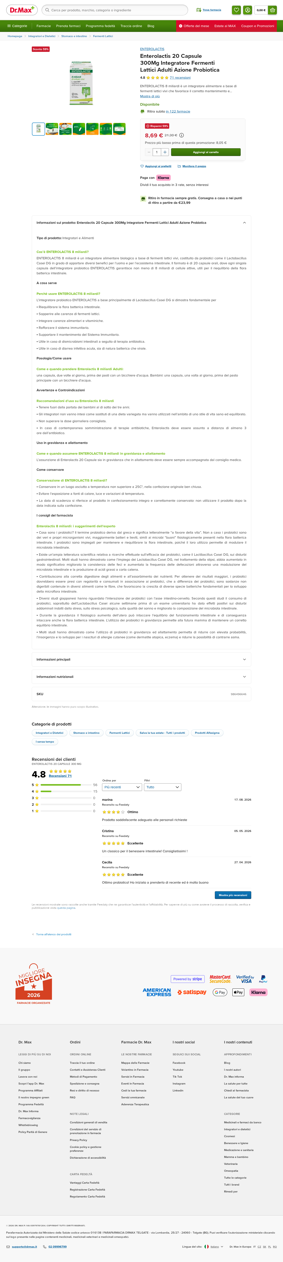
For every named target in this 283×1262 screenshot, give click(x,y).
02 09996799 (58, 1246)
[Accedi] (247, 10)
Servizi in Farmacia (132, 1076)
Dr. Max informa (234, 1076)
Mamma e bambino (236, 1156)
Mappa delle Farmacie (135, 1062)
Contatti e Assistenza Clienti (87, 1069)
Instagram (179, 1083)
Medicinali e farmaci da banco (242, 1122)
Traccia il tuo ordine (82, 1062)
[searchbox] (115, 10)
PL (269, 1246)
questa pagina (66, 907)
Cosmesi (229, 1136)
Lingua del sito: (192, 1246)
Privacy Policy (78, 1140)
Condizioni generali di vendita (88, 1122)
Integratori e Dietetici (49, 732)
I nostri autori (232, 1069)
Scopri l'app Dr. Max (31, 1083)
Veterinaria (231, 1163)
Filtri (147, 780)
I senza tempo (45, 741)
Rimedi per (231, 1191)
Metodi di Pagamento (83, 1076)
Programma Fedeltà (31, 1104)
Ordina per (109, 780)
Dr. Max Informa (28, 1111)
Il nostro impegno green (33, 1097)
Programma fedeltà (100, 26)
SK (264, 1246)
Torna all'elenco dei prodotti (53, 934)
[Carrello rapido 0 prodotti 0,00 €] (272, 10)
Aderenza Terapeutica (135, 1104)
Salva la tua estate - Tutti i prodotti (162, 732)
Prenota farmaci (68, 26)
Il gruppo (24, 1069)
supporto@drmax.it (24, 1246)
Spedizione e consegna (84, 1083)
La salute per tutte (235, 1083)
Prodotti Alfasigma (207, 732)
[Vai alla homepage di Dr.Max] (22, 10)
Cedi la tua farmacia (133, 1090)
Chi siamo (24, 1062)
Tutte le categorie (235, 1177)
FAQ (72, 1097)
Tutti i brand (231, 1184)
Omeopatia (231, 1170)
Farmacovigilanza (29, 1118)
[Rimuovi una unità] (149, 152)
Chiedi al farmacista (236, 1090)
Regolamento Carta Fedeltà (87, 1196)
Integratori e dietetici (237, 1129)
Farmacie (44, 26)
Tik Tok (177, 1076)
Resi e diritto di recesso (84, 1090)
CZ (259, 1246)
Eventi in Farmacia (132, 1083)
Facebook (179, 1062)
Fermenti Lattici (120, 732)
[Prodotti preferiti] (236, 10)
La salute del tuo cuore (238, 1097)
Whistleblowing (28, 1125)
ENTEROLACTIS (152, 49)
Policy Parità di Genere (32, 1131)
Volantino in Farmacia (134, 1069)
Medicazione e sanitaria (239, 1150)
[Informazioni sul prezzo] (181, 135)
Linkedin (178, 1090)
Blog (150, 26)
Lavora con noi (27, 1076)
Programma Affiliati (30, 1090)
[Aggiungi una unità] (165, 152)
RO (275, 1246)
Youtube (178, 1069)
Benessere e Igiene (236, 1143)
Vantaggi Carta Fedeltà (84, 1182)
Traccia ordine (131, 26)
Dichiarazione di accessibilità (88, 1157)
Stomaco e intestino (86, 732)
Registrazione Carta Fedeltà (87, 1189)
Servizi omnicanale (133, 1097)
